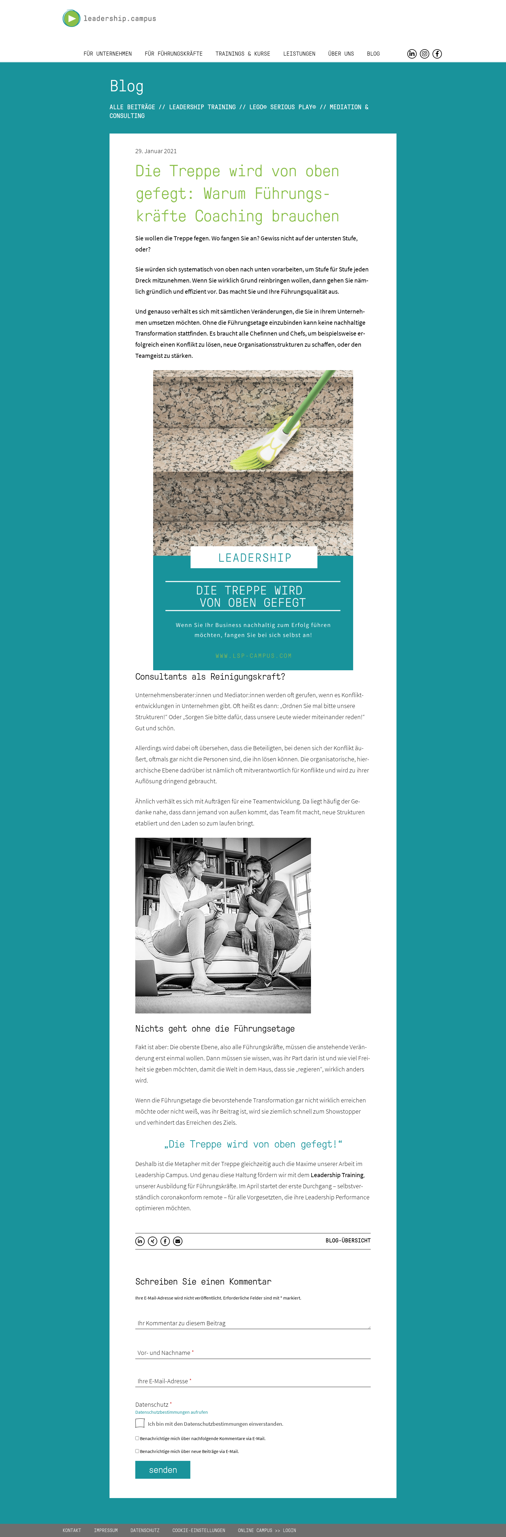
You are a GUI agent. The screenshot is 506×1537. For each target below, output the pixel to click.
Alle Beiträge (132, 107)
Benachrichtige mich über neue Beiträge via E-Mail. (189, 1451)
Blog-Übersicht (348, 1240)
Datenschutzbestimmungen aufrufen (171, 1412)
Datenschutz (153, 1404)
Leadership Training (202, 107)
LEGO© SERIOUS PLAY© (282, 107)
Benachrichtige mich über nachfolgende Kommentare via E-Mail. (203, 1438)
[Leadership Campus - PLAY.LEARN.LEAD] (109, 24)
